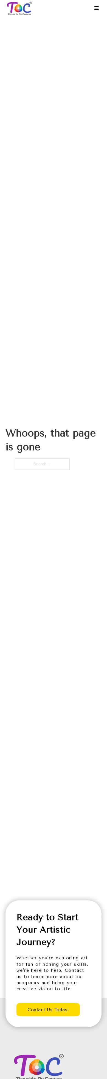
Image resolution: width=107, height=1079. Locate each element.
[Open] (97, 8)
